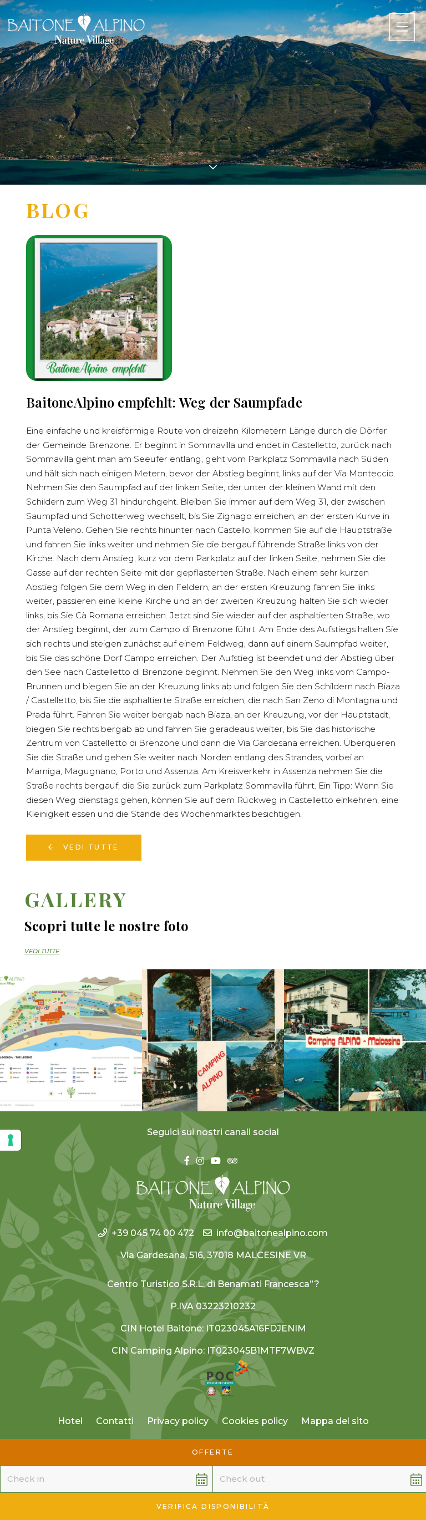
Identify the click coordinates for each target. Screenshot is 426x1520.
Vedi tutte (89, 847)
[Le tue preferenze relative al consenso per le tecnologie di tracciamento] (10, 1140)
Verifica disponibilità (213, 1506)
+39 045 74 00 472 (152, 1233)
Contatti (115, 1421)
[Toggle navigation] (402, 27)
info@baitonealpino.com (272, 1233)
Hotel (70, 1421)
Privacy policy (178, 1421)
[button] (93, 1479)
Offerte (213, 1452)
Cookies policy (255, 1421)
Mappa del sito (335, 1421)
